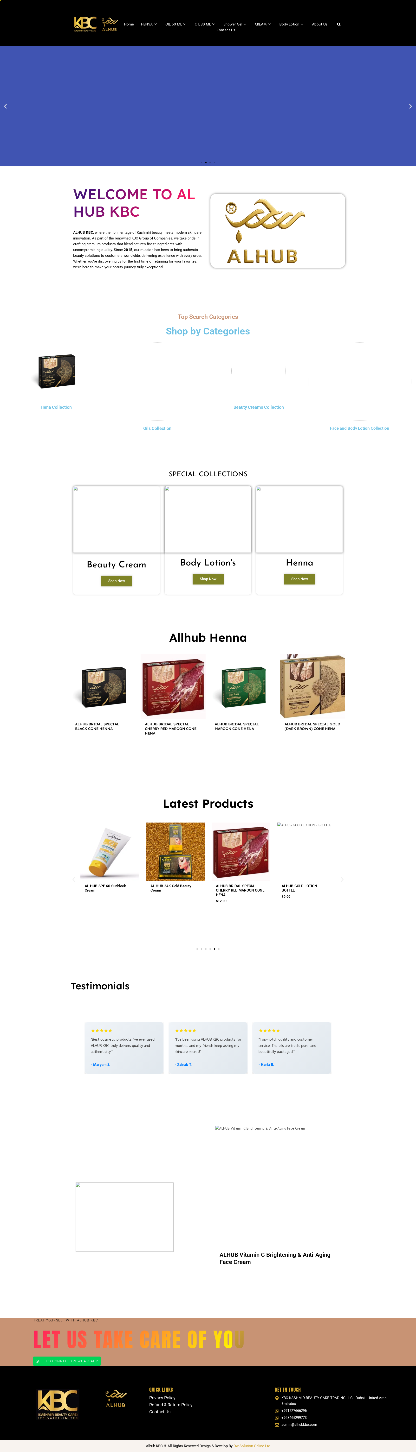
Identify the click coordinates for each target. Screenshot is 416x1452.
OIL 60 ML (173, 24)
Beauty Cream (116, 565)
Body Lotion (289, 24)
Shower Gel (233, 24)
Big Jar (278, 903)
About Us (319, 24)
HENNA (147, 24)
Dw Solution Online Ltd (252, 1446)
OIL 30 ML (203, 24)
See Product (103, 746)
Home (129, 24)
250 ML (192, 909)
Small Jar (260, 903)
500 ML (209, 909)
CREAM (261, 24)
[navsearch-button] (339, 25)
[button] (5, 106)
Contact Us (226, 30)
